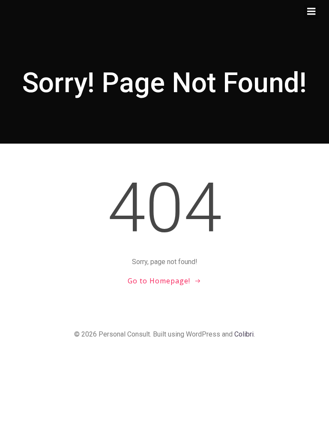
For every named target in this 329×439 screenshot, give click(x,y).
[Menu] (311, 11)
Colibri (244, 334)
